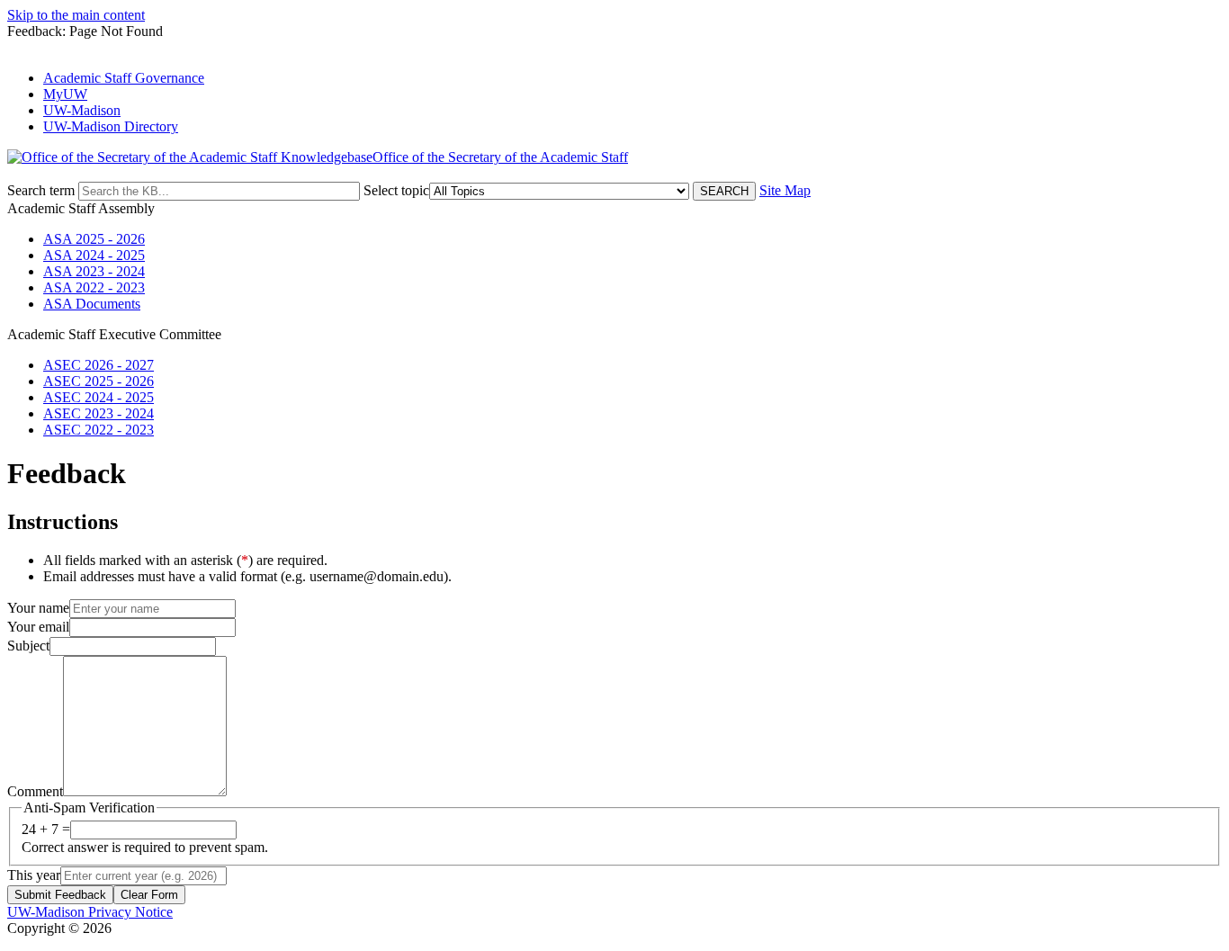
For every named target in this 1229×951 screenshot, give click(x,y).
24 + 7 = (46, 829)
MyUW (65, 94)
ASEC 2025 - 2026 (98, 381)
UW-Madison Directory (110, 126)
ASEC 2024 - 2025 (98, 397)
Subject (28, 645)
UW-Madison (82, 110)
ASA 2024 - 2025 (94, 255)
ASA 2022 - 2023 (94, 287)
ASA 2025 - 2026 (94, 239)
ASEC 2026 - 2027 (98, 364)
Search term (41, 190)
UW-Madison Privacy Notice (90, 912)
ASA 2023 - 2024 (94, 271)
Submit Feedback (60, 895)
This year (33, 875)
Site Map (785, 190)
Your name (38, 607)
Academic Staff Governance (123, 77)
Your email (38, 626)
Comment (35, 791)
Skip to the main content (76, 14)
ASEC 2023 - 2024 (98, 413)
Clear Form (149, 895)
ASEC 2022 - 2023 (98, 429)
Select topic (396, 190)
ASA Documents (91, 303)
